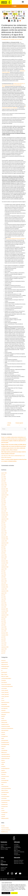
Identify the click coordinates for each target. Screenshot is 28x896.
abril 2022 (3, 576)
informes (3, 732)
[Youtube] (20, 873)
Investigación (17, 846)
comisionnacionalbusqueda (7, 686)
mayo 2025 (3, 502)
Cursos (2, 700)
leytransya (3, 746)
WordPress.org (4, 831)
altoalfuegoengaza (5, 666)
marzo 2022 (3, 578)
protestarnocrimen (5, 776)
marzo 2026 (3, 482)
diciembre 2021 (4, 584)
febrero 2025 (4, 508)
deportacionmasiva (5, 702)
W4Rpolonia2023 (4, 818)
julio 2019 (3, 637)
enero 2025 (3, 510)
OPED (2, 764)
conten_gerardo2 (4, 692)
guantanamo (4, 720)
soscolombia (4, 798)
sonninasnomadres (5, 796)
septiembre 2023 (4, 542)
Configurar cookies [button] (5, 893)
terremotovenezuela (5, 800)
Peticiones (3, 774)
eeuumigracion (4, 708)
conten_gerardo (4, 690)
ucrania (2, 810)
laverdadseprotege (5, 744)
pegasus (3, 770)
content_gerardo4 (5, 696)
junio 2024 (3, 524)
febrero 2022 (4, 580)
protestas (3, 778)
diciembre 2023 (4, 536)
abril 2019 (3, 640)
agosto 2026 (4, 472)
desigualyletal (4, 704)
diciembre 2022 (4, 560)
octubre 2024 (4, 516)
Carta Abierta (4, 682)
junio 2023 (3, 548)
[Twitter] (16, 873)
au (1, 670)
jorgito (2, 738)
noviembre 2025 (4, 490)
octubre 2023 (4, 540)
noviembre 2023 (4, 538)
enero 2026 (3, 486)
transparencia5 (4, 804)
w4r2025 (3, 816)
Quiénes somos (4, 844)
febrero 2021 (4, 604)
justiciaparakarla (4, 740)
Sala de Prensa (4, 790)
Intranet (2, 870)
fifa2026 (3, 716)
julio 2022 (3, 570)
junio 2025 (3, 500)
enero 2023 (3, 558)
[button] (22, 1)
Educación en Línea (18, 861)
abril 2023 (3, 552)
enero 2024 (3, 534)
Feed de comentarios (5, 829)
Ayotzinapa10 (4, 672)
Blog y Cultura (4, 674)
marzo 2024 (3, 530)
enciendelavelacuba (5, 712)
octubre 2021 (4, 588)
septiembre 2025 (4, 494)
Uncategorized (5, 39)
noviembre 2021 (4, 586)
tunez (2, 808)
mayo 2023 (3, 550)
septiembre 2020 (4, 614)
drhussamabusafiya (5, 706)
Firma (2, 860)
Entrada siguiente (19, 423)
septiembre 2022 (4, 566)
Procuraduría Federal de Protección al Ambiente (15, 238)
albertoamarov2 (4, 664)
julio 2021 (3, 594)
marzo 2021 (3, 602)
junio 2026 (3, 476)
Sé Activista (3, 861)
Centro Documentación (6, 684)
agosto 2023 (4, 544)
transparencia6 (4, 806)
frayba (2, 718)
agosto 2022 (4, 568)
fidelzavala (3, 714)
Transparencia (4, 802)
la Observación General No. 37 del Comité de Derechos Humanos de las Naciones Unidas (13, 85)
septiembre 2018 (4, 647)
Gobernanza (3, 868)
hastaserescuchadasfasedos (7, 728)
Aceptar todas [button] (14, 893)
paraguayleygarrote (5, 768)
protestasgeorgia (4, 780)
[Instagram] (12, 873)
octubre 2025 (4, 492)
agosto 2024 (4, 520)
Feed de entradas (5, 827)
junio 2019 (3, 639)
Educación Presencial (18, 860)
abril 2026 (3, 480)
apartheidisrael (4, 668)
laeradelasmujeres (5, 742)
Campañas (3, 680)
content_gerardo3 (5, 694)
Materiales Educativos (19, 863)
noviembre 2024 (4, 514)
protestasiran (4, 782)
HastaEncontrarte (5, 724)
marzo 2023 (3, 554)
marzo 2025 (3, 506)
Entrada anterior (8, 423)
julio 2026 (3, 474)
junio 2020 (3, 621)
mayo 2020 (3, 622)
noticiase (3, 762)
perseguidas (3, 772)
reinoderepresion (4, 786)
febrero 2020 (4, 629)
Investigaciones (4, 736)
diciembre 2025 (4, 488)
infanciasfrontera (4, 730)
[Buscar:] (14, 428)
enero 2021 (3, 606)
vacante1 (3, 814)
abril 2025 (3, 504)
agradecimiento (4, 662)
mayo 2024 (3, 526)
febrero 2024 (4, 532)
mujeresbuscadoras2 (5, 756)
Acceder (3, 825)
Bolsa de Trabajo (4, 676)
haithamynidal (4, 722)
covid (2, 698)
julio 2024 (3, 522)
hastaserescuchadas (5, 726)
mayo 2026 (3, 478)
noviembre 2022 (4, 562)
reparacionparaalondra (6, 788)
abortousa (3, 660)
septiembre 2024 (4, 518)
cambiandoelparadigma (6, 678)
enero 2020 (3, 630)
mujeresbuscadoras (5, 754)
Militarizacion (4, 752)
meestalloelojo (4, 750)
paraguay (3, 766)
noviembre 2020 (4, 611)
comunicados (4, 688)
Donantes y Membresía (6, 847)
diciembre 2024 (4, 512)
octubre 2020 (4, 612)
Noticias (3, 760)
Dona (2, 863)
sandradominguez (5, 792)
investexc (3, 734)
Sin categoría (4, 794)
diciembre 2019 (4, 632)
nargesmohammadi (5, 758)
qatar (2, 784)
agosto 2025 (4, 496)
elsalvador (3, 710)
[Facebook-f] (8, 873)
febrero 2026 (4, 484)
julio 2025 (3, 498)
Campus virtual (4, 867)
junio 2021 (3, 596)
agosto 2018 (4, 648)
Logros (2, 748)
